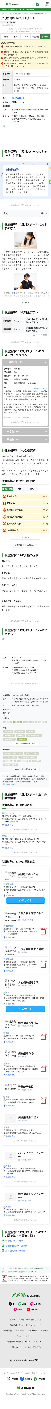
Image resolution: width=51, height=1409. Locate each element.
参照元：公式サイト (40, 389)
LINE (24, 1304)
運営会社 (37, 1341)
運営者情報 (32, 1330)
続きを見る (25, 302)
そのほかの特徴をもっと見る (25, 743)
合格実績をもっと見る (24, 544)
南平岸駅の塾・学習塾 (15, 1250)
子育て (20, 1309)
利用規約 (44, 1330)
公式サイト (25, 900)
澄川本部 (7, 1206)
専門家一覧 (20, 1330)
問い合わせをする (9, 784)
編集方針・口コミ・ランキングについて (25, 1325)
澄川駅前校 (8, 884)
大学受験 (37, 1304)
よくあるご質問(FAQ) (33, 1347)
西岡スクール (8, 836)
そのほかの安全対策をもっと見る (25, 769)
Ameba (15, 1378)
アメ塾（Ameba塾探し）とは (30, 1319)
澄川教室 (7, 1165)
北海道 (10, 13)
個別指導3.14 (18, 97)
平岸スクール (8, 813)
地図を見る (9, 824)
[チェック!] (44, 932)
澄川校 (6, 992)
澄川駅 (26, 13)
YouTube (34, 1309)
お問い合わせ (15, 1347)
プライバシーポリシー (23, 1336)
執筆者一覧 (7, 1330)
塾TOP (4, 13)
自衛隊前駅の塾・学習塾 (16, 1246)
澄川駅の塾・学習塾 (14, 1241)
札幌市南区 (18, 13)
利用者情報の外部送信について (18, 1341)
